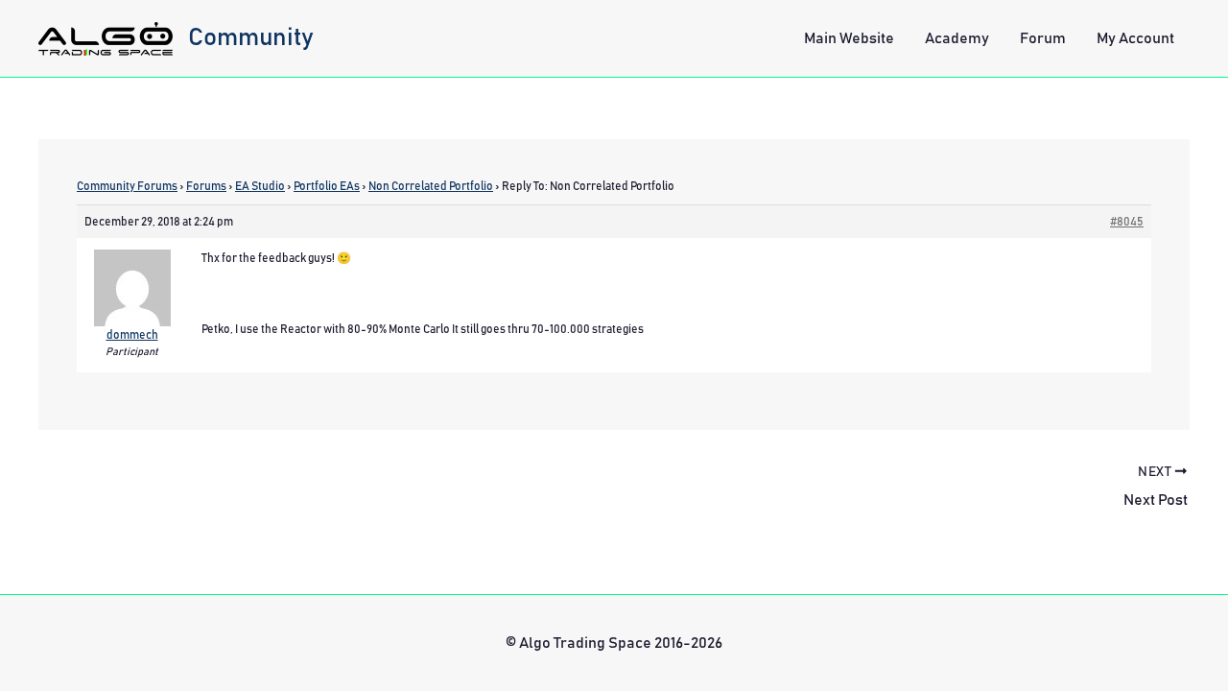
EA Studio (260, 186)
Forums (206, 186)
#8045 (1127, 221)
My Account (1135, 38)
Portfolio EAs (327, 186)
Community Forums (127, 186)
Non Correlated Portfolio (430, 186)
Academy (957, 38)
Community (251, 37)
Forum (1043, 38)
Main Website (849, 38)
